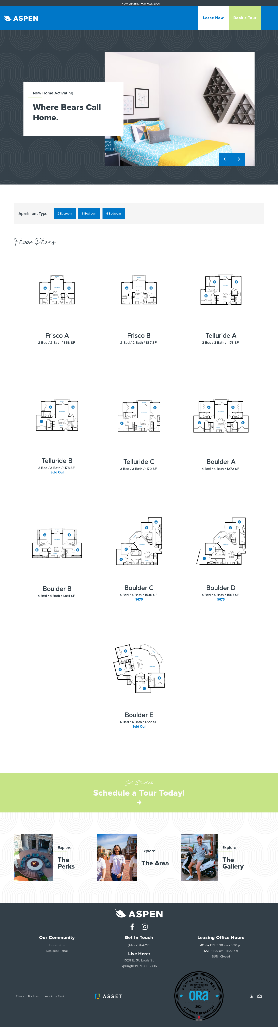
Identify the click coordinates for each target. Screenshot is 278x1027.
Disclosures (34, 996)
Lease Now (57, 945)
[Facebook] (132, 926)
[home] (19, 18)
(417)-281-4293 (139, 945)
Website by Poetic (55, 996)
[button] (269, 18)
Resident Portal (57, 950)
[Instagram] (145, 926)
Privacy (20, 996)
